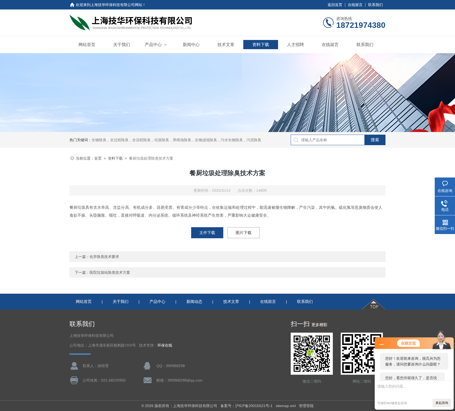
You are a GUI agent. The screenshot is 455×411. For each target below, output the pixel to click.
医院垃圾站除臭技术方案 (110, 272)
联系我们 (375, 5)
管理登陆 (306, 406)
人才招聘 (295, 44)
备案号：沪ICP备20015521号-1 (246, 406)
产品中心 (153, 44)
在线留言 (355, 5)
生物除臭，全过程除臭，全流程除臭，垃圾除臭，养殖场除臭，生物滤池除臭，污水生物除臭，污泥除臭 (176, 140)
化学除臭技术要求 (104, 257)
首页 (98, 158)
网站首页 (86, 44)
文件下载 (207, 232)
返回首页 (335, 5)
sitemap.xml (286, 406)
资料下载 (260, 44)
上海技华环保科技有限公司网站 (116, 5)
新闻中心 (191, 44)
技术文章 (225, 44)
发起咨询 (442, 403)
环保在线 (164, 345)
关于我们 (121, 44)
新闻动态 (194, 301)
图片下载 (243, 232)
